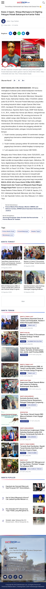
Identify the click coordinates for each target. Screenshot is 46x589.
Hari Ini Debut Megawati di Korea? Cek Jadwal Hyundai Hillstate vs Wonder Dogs (17, 498)
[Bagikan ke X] (14, 33)
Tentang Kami (21, 586)
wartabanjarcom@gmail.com (19, 567)
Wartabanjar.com (7, 235)
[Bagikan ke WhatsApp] (19, 33)
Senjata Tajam (35, 231)
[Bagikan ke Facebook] (10, 33)
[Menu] (2, 2)
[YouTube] (5, 577)
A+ (23, 80)
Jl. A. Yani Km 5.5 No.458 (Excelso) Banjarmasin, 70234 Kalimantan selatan (25, 552)
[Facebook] (20, 577)
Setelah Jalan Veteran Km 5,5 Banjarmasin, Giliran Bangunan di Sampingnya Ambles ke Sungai (17, 521)
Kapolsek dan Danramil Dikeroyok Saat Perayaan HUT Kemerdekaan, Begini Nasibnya (18, 487)
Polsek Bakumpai (23, 231)
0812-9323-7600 (15, 560)
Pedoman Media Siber (9, 586)
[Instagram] (10, 577)
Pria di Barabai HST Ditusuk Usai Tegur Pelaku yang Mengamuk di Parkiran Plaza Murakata (17, 509)
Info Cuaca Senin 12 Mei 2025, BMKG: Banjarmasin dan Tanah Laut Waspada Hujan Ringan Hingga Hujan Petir (21, 185)
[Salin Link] (27, 33)
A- (15, 80)
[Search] (43, 2)
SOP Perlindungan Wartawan (35, 586)
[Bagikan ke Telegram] (23, 33)
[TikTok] (15, 577)
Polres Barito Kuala (8, 231)
